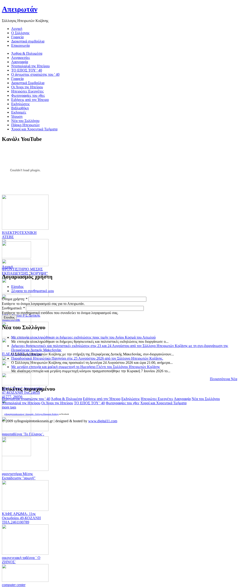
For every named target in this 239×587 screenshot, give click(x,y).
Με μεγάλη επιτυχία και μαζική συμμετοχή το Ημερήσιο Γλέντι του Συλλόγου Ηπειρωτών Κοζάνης (85, 367)
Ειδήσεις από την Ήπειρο (101, 399)
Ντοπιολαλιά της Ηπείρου (21, 403)
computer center (13, 585)
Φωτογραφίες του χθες (122, 403)
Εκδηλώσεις (130, 399)
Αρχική (7, 267)
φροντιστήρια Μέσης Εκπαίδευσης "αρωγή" (18, 476)
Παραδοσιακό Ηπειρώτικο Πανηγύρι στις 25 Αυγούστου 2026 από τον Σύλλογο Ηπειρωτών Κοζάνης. (87, 358)
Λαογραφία (182, 399)
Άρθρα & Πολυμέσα (66, 399)
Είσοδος (17, 287)
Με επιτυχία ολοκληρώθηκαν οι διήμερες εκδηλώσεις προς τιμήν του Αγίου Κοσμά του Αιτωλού (83, 337)
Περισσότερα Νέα (223, 379)
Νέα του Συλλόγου (206, 399)
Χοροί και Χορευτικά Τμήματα (163, 403)
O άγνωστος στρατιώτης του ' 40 (26, 399)
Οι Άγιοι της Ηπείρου (57, 403)
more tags (9, 407)
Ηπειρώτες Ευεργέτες (157, 399)
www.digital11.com (102, 421)
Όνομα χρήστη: (15, 299)
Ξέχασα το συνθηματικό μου (32, 291)
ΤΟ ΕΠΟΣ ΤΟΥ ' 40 (89, 403)
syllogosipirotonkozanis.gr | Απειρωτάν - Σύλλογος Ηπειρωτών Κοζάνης (31, 414)
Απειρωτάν (19, 9)
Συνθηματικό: (13, 308)
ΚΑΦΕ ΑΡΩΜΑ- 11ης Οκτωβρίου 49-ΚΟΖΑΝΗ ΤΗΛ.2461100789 (21, 518)
